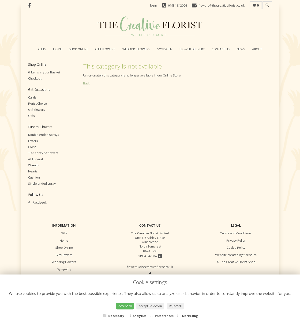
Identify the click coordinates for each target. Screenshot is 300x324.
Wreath (33, 165)
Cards (32, 97)
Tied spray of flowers (43, 153)
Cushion (34, 177)
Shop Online (78, 49)
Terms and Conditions (235, 233)
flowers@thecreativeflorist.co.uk (150, 267)
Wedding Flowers (136, 49)
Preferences (164, 316)
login (153, 5)
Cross (32, 147)
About (257, 49)
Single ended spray (42, 183)
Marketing (189, 316)
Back (86, 83)
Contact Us (221, 49)
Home (57, 49)
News (241, 49)
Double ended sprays (43, 135)
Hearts (33, 171)
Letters (33, 141)
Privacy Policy (236, 240)
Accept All (125, 306)
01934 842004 (148, 256)
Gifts (42, 49)
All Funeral (35, 159)
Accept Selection (150, 306)
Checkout (34, 78)
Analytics (139, 316)
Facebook (39, 202)
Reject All (175, 306)
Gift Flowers (105, 49)
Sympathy (164, 49)
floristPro (250, 255)
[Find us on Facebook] (31, 5)
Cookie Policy (236, 247)
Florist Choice (37, 103)
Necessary (116, 316)
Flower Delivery (192, 49)
